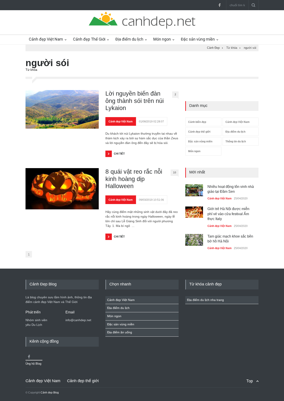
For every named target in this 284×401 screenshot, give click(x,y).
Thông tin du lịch (235, 141)
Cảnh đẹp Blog (50, 392)
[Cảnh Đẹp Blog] (142, 27)
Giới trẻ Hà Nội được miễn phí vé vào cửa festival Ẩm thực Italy (228, 214)
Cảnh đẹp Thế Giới (89, 39)
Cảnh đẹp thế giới (199, 131)
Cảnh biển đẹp (197, 122)
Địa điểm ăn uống (119, 332)
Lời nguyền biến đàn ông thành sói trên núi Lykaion (134, 100)
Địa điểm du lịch (129, 39)
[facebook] (219, 5)
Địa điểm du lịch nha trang (205, 300)
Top (249, 381)
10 (174, 172)
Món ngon (162, 39)
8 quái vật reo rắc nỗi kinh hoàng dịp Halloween (133, 178)
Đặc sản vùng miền (198, 39)
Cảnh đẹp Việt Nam (46, 39)
